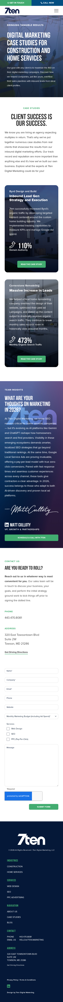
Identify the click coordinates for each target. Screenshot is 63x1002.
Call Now (48, 2)
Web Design (16, 728)
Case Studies (14, 917)
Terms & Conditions (28, 980)
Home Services (15, 872)
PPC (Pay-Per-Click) (19, 739)
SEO (13, 734)
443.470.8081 (13, 617)
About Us (12, 911)
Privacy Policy (12, 980)
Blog (9, 922)
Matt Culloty (20, 524)
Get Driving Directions (16, 652)
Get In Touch (17, 2)
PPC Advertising (15, 897)
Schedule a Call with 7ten (31, 537)
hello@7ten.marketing (31, 939)
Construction (15, 866)
